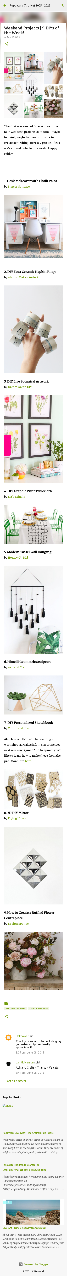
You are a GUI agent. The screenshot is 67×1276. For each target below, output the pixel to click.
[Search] (62, 5)
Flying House (17, 818)
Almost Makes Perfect (23, 277)
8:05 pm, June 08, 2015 (30, 1052)
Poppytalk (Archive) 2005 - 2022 (30, 5)
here (28, 761)
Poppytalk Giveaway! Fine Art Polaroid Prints (28, 1133)
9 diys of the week (15, 1008)
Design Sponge (18, 923)
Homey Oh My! (18, 557)
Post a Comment (15, 1080)
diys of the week (39, 1008)
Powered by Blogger (35, 1264)
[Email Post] (6, 1005)
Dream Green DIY (20, 387)
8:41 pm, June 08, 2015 (30, 1072)
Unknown (21, 1036)
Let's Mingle (16, 496)
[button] (6, 44)
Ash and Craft (17, 667)
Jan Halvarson (25, 1062)
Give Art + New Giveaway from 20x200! (24, 1228)
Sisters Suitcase (19, 186)
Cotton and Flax (19, 728)
